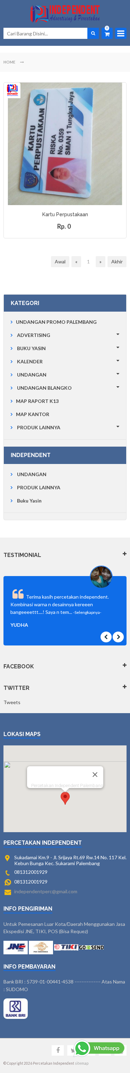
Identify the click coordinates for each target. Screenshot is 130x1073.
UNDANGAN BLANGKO (44, 388)
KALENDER (30, 361)
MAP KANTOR (32, 414)
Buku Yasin (29, 501)
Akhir (117, 261)
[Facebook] (58, 1050)
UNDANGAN (31, 375)
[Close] (95, 774)
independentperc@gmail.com (45, 891)
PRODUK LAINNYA (38, 427)
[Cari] (93, 33)
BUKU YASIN (31, 348)
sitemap (81, 1063)
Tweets (11, 702)
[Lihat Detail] (64, 200)
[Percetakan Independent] (65, 13)
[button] (65, 798)
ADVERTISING (33, 335)
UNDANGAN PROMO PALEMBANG (56, 322)
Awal (60, 261)
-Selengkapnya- (87, 612)
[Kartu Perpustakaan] (65, 144)
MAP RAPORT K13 (37, 401)
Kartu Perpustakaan (65, 214)
